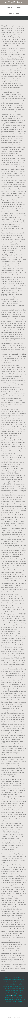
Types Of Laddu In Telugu (11, 999)
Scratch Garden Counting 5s (14, 990)
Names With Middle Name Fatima (13, 979)
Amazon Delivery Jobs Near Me (14, 988)
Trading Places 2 (9, 982)
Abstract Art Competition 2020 (14, 977)
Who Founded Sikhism (17, 986)
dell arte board (14, 2)
